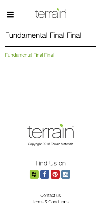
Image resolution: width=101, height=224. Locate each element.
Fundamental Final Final (29, 55)
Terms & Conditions (51, 201)
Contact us (50, 195)
